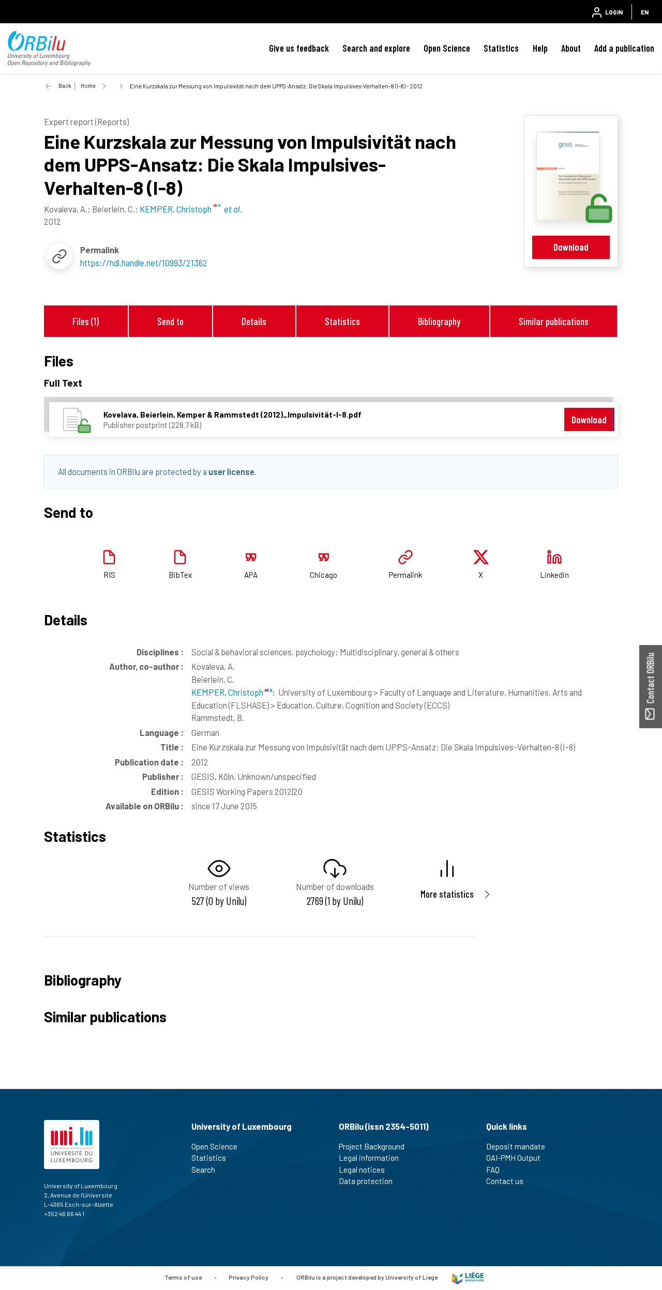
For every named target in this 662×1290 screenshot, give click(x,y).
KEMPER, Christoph (228, 692)
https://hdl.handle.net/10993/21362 (143, 262)
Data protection (366, 1181)
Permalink (405, 574)
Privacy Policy (248, 1277)
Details (254, 321)
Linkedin (554, 574)
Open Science (447, 48)
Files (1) (85, 321)
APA (251, 574)
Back (64, 85)
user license (231, 471)
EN (645, 12)
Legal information (369, 1157)
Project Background (371, 1146)
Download (571, 247)
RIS (109, 574)
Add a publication (624, 48)
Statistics (501, 48)
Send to (170, 321)
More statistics (447, 894)
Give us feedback (299, 48)
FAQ (493, 1169)
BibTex (180, 574)
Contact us (504, 1181)
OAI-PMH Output (513, 1157)
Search (203, 1169)
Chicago (323, 574)
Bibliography (439, 321)
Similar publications (554, 321)
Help (540, 48)
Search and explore (376, 48)
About (571, 48)
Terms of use (183, 1277)
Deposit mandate (515, 1146)
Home (88, 85)
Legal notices (362, 1169)
